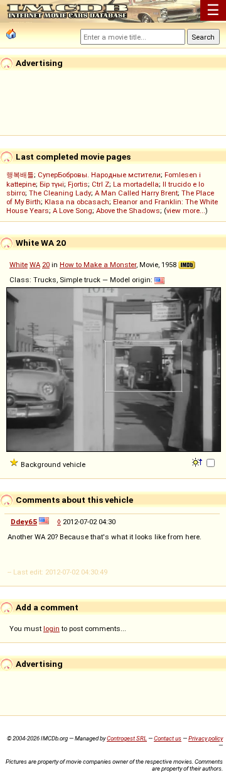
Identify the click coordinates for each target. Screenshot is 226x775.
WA (35, 264)
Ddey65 (24, 521)
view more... (185, 210)
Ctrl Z (100, 184)
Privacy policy (205, 738)
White (18, 264)
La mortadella (136, 184)
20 (46, 264)
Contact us (167, 738)
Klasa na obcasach (77, 201)
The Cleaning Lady (60, 193)
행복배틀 (20, 174)
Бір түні (52, 184)
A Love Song (72, 210)
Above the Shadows (128, 210)
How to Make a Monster (98, 264)
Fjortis (78, 184)
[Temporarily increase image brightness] (198, 461)
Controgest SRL (127, 738)
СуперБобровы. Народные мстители (99, 174)
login (51, 628)
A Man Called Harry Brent (136, 193)
